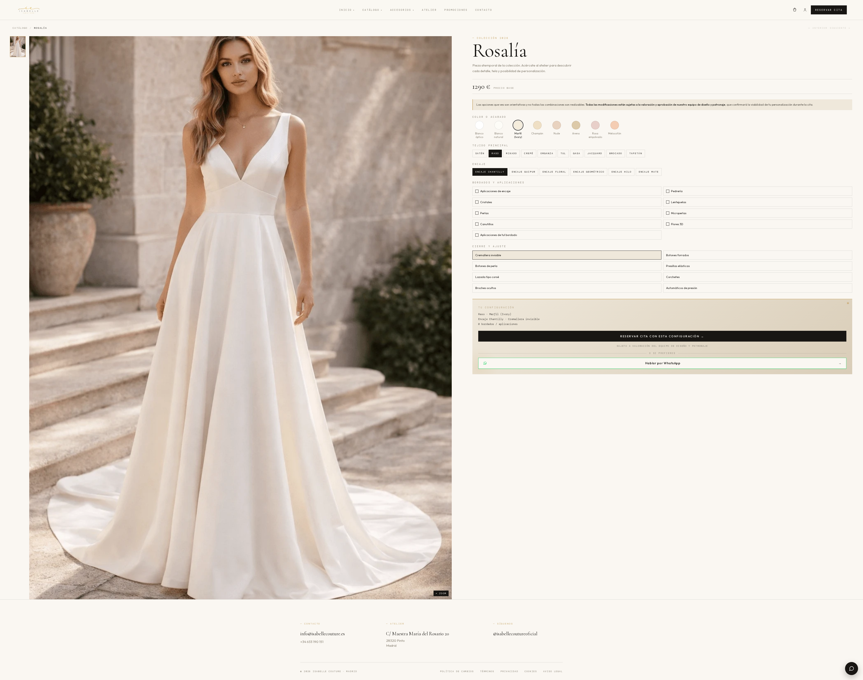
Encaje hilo (622, 171)
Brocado (615, 153)
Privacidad (509, 671)
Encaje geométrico (588, 171)
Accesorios (402, 9)
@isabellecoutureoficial (515, 634)
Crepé (528, 153)
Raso (495, 153)
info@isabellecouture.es (322, 634)
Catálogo (373, 9)
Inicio (347, 9)
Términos (487, 671)
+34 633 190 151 (311, 642)
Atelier (429, 9)
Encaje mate (649, 171)
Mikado (511, 153)
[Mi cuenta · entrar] (805, 10)
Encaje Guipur (523, 171)
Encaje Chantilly (490, 171)
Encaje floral (554, 171)
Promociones (456, 9)
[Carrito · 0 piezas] (794, 9)
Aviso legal (553, 671)
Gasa (576, 153)
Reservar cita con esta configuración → (662, 336)
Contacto (483, 9)
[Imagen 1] (18, 46)
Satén (480, 153)
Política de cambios (457, 671)
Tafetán (635, 153)
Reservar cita (829, 9)
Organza (546, 153)
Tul (563, 153)
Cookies (531, 671)
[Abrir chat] (851, 668)
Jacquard (594, 153)
